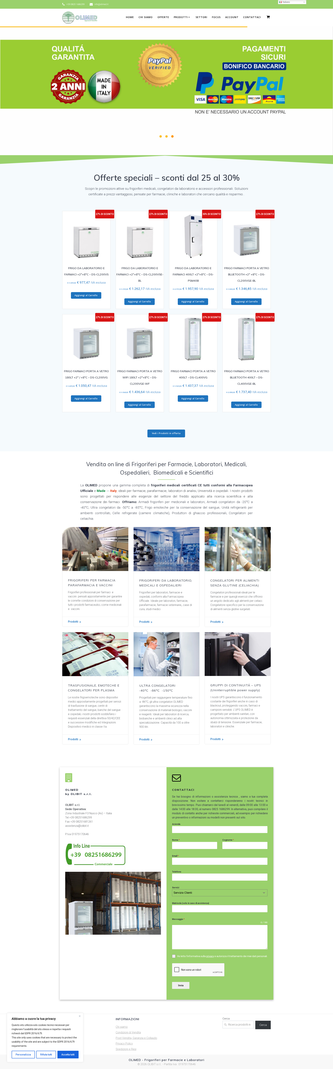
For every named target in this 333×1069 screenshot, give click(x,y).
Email (175, 856)
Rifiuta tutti (46, 1054)
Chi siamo (146, 17)
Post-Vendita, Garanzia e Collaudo (136, 1038)
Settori (201, 17)
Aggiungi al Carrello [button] (86, 295)
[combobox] (219, 892)
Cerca (226, 1018)
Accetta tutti (68, 1054)
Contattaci (252, 17)
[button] (160, 136)
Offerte (163, 17)
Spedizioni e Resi (126, 1049)
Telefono (176, 872)
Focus (216, 17)
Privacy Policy (124, 1043)
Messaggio (178, 919)
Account (231, 17)
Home (130, 17)
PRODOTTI (181, 17)
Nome (176, 840)
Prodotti (73, 621)
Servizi (175, 887)
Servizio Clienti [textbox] (183, 892)
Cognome (228, 840)
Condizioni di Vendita (128, 1032)
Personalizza (23, 1054)
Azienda (176, 824)
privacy (210, 956)
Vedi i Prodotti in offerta (166, 433)
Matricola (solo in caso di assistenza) (190, 903)
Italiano (286, 2)
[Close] (80, 1016)
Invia (180, 985)
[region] (45, 1037)
